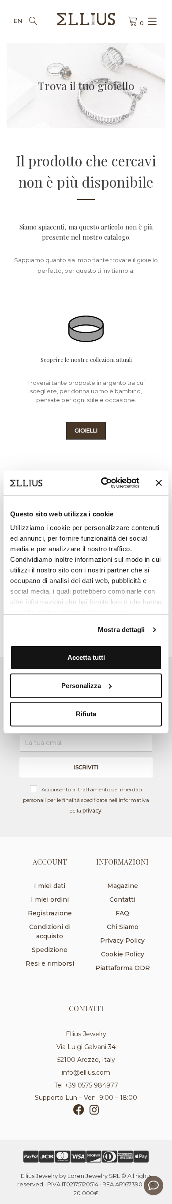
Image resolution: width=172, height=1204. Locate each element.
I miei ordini (50, 899)
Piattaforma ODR (122, 968)
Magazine (122, 886)
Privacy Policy (122, 940)
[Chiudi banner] (159, 483)
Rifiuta (86, 714)
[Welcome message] (153, 1185)
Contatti (122, 899)
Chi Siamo (122, 927)
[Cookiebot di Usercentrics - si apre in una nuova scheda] (104, 483)
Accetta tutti (86, 657)
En (17, 20)
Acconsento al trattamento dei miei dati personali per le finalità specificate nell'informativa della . (86, 800)
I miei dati (49, 886)
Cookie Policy (122, 954)
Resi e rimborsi (50, 963)
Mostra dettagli (121, 629)
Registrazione (50, 913)
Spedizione (49, 950)
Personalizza (81, 685)
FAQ (122, 913)
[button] (86, 431)
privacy (91, 810)
